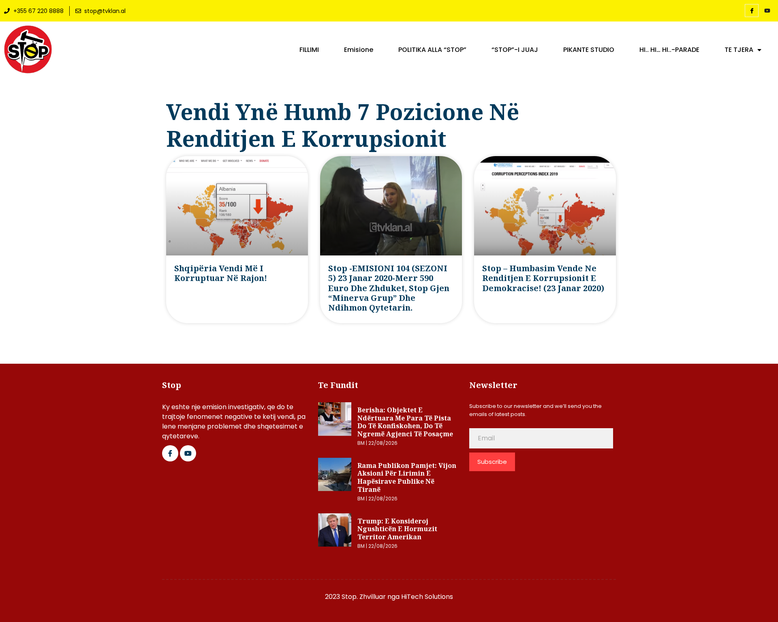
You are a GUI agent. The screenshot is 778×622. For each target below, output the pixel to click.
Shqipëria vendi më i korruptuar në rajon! (220, 273)
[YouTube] (767, 10)
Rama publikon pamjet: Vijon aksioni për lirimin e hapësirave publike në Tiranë (406, 477)
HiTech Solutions (427, 596)
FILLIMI (309, 50)
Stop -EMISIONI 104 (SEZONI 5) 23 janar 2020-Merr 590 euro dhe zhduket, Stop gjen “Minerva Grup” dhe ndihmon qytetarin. (388, 288)
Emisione (358, 50)
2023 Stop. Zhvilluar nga (363, 596)
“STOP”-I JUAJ (515, 50)
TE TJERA (739, 50)
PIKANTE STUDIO (588, 50)
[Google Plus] (188, 453)
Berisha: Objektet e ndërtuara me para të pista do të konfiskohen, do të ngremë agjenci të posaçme (405, 421)
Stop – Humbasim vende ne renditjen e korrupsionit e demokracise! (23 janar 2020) (543, 278)
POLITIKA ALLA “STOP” (432, 50)
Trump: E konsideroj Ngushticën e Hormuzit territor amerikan (397, 529)
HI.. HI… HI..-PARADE (669, 50)
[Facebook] (752, 10)
